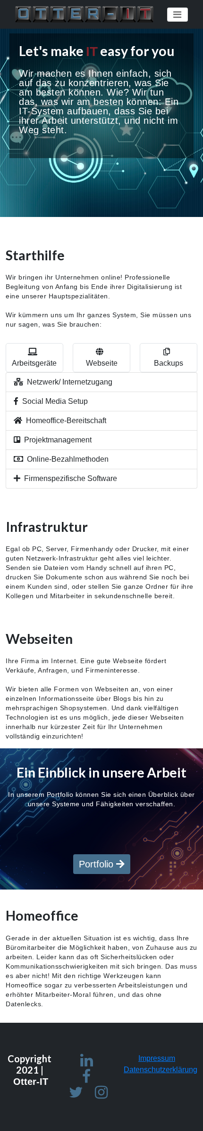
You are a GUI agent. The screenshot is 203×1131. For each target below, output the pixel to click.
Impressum (156, 1058)
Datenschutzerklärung (160, 1070)
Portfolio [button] (97, 864)
